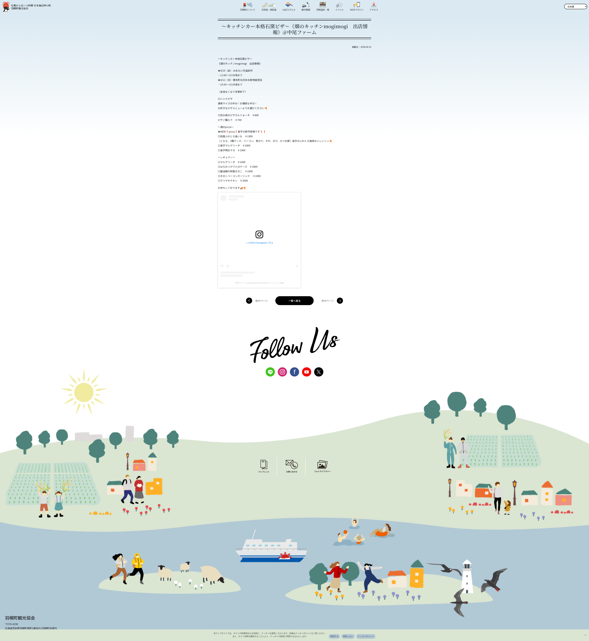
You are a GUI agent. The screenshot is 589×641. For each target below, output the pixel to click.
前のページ (261, 300)
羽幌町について (247, 9)
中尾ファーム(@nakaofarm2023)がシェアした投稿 (259, 283)
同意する (334, 636)
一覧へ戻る (294, 300)
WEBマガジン (357, 9)
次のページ (327, 300)
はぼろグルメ (289, 9)
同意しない (348, 636)
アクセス (374, 9)
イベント (339, 9)
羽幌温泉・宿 (322, 9)
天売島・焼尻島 (268, 9)
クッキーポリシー (366, 636)
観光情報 (306, 9)
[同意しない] (585, 635)
